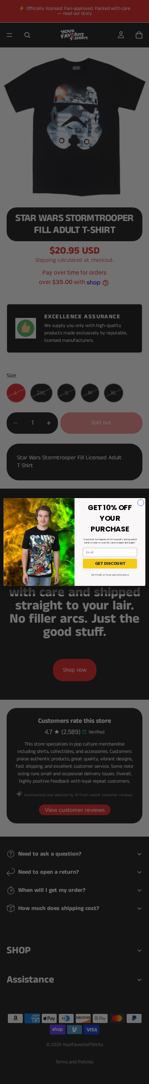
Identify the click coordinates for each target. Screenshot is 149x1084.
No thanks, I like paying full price (110, 574)
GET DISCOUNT (110, 563)
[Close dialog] (140, 503)
